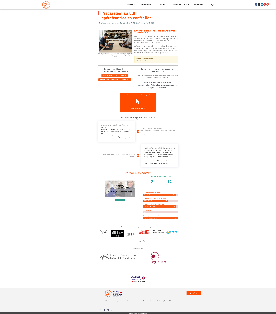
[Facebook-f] (256, 4)
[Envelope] (267, 4)
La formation (161, 5)
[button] (114, 75)
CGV (170, 300)
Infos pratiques (109, 300)
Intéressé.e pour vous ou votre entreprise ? (138, 95)
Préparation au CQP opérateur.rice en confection (126, 15)
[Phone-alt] (264, 4)
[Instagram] (259, 4)
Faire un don (142, 300)
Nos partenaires (198, 5)
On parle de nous (120, 300)
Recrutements (151, 300)
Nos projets (211, 5)
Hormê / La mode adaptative (180, 5)
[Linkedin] (262, 4)
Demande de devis (131, 300)
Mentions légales (161, 300)
